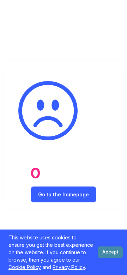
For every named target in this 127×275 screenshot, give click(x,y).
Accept (110, 252)
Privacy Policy (69, 267)
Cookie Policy (24, 267)
